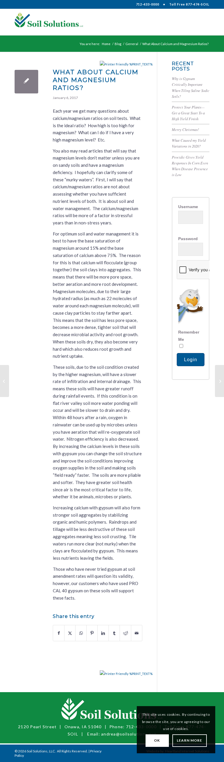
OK (157, 740)
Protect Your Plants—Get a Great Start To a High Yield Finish (188, 112)
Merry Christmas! (185, 129)
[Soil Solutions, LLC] (49, 22)
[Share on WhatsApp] (81, 633)
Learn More (189, 740)
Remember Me (188, 336)
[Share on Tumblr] (114, 633)
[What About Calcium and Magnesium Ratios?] (26, 81)
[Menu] (201, 22)
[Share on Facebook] (58, 633)
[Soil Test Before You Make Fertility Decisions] (4, 381)
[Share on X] (69, 633)
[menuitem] (201, 22)
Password (188, 239)
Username (188, 207)
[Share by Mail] (136, 633)
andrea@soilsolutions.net (128, 733)
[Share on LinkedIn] (103, 633)
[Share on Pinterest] (92, 633)
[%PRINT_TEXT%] (114, 64)
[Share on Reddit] (125, 633)
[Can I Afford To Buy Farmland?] (219, 381)
